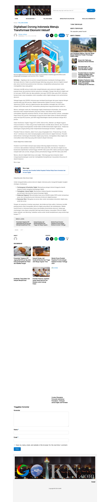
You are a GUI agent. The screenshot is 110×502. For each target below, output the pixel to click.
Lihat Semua (92, 35)
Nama (16, 429)
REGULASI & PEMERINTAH (88, 18)
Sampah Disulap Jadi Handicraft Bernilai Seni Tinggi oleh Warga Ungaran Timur (41, 259)
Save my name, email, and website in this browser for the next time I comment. (42, 445)
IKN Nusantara (30, 18)
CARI (91, 10)
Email (16, 437)
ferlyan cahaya (22, 34)
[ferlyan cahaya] (16, 239)
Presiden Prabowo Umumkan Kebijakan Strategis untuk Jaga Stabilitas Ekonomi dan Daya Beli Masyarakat (86, 75)
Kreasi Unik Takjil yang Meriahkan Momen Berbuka (86, 60)
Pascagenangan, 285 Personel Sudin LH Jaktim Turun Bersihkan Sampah (85, 68)
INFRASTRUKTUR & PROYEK (67, 18)
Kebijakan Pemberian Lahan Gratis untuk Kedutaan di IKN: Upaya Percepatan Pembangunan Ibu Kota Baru (86, 82)
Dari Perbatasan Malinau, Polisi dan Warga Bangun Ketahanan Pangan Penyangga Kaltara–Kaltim (82, 55)
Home (16, 18)
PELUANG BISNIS (47, 18)
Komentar (17, 410)
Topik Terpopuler (76, 24)
